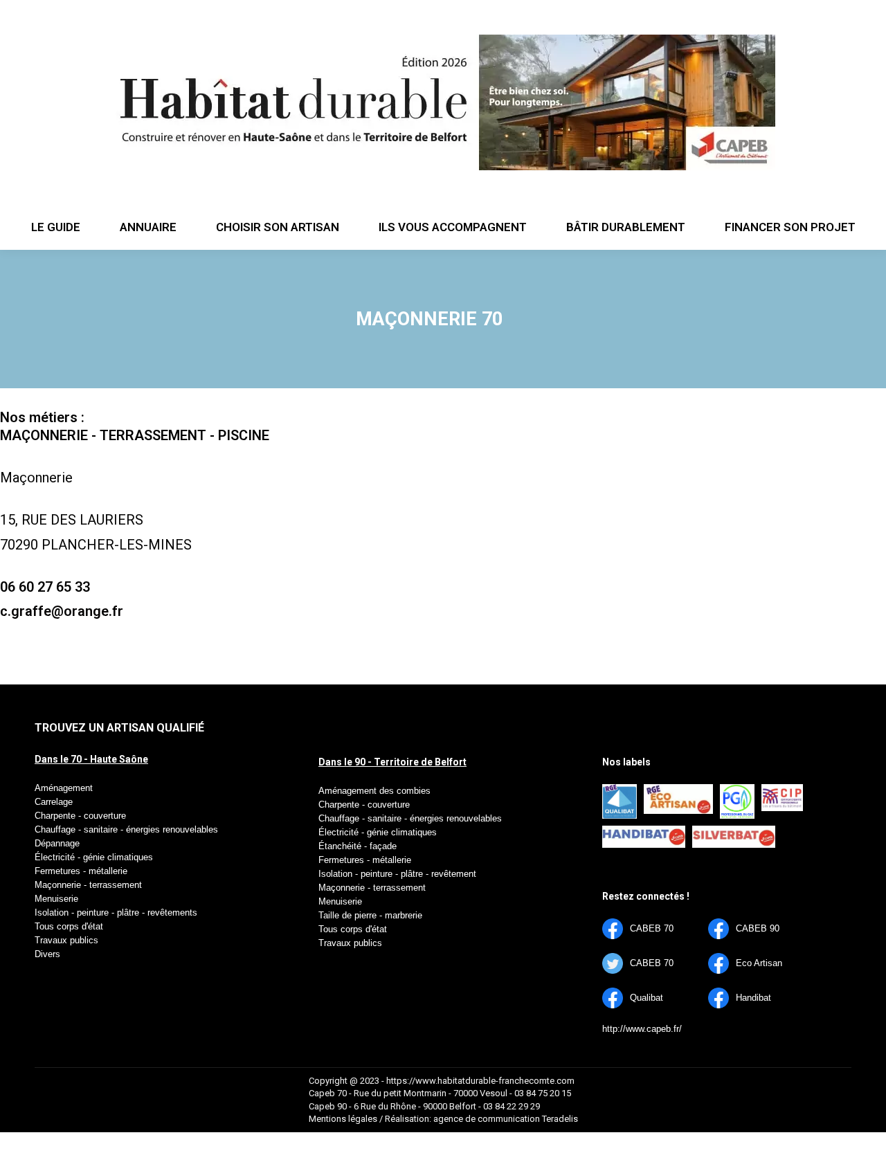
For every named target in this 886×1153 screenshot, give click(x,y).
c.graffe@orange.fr (61, 611)
